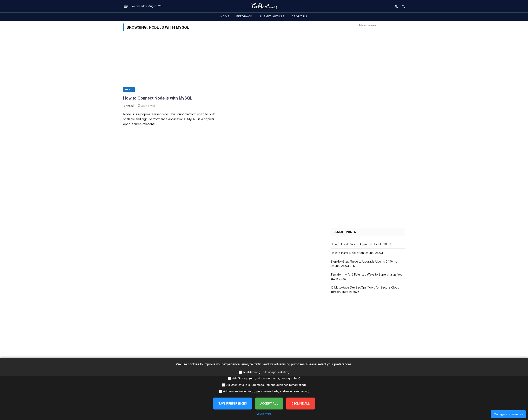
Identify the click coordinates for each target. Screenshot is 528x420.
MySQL (129, 89)
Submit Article (272, 16)
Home (224, 16)
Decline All (300, 403)
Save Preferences (232, 403)
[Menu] (126, 6)
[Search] (403, 6)
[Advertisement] (368, 57)
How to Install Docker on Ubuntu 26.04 (357, 253)
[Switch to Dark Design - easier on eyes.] (396, 6)
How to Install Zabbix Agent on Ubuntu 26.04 (361, 244)
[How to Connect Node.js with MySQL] (169, 66)
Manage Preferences (508, 414)
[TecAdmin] (264, 6)
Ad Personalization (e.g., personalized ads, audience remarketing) (266, 391)
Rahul (130, 105)
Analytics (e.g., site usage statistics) (266, 372)
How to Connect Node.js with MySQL (157, 98)
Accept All (269, 403)
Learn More (264, 413)
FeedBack (244, 16)
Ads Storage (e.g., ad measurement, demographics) (266, 378)
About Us (300, 16)
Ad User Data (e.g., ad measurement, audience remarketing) (266, 384)
